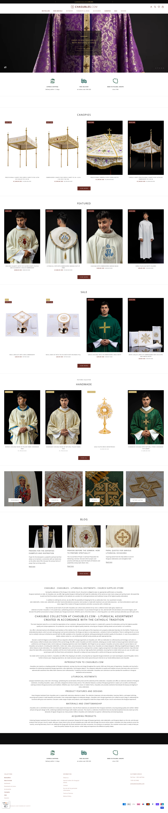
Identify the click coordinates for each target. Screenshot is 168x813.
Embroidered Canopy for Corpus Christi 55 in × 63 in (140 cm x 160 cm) (63, 178)
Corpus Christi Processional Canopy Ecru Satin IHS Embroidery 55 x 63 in (146, 178)
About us (66, 777)
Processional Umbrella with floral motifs (104, 177)
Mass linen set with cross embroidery (22, 354)
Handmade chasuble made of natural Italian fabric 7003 (63, 447)
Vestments (69, 11)
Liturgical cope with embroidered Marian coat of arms (63, 267)
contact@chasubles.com (137, 783)
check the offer (84, 48)
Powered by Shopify (25, 806)
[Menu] (9, 802)
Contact (65, 785)
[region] (84, 43)
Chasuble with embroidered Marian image (105, 266)
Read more (32, 566)
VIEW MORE (84, 277)
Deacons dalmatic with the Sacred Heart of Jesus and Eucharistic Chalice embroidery (22, 267)
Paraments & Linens (83, 11)
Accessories (97, 11)
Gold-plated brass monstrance (104, 447)
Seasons (123, 11)
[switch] (6, 806)
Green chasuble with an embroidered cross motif (104, 354)
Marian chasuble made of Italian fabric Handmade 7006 (22, 447)
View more (84, 188)
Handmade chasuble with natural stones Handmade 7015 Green (145, 447)
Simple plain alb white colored (146, 266)
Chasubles (15, 500)
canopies (55, 500)
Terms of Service (68, 793)
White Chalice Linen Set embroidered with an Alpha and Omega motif (146, 355)
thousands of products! (84, 1)
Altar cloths (138, 500)
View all (84, 458)
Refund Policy (67, 796)
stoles (94, 500)
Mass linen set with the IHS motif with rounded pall (63, 354)
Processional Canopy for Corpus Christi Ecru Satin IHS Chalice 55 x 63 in (22, 178)
